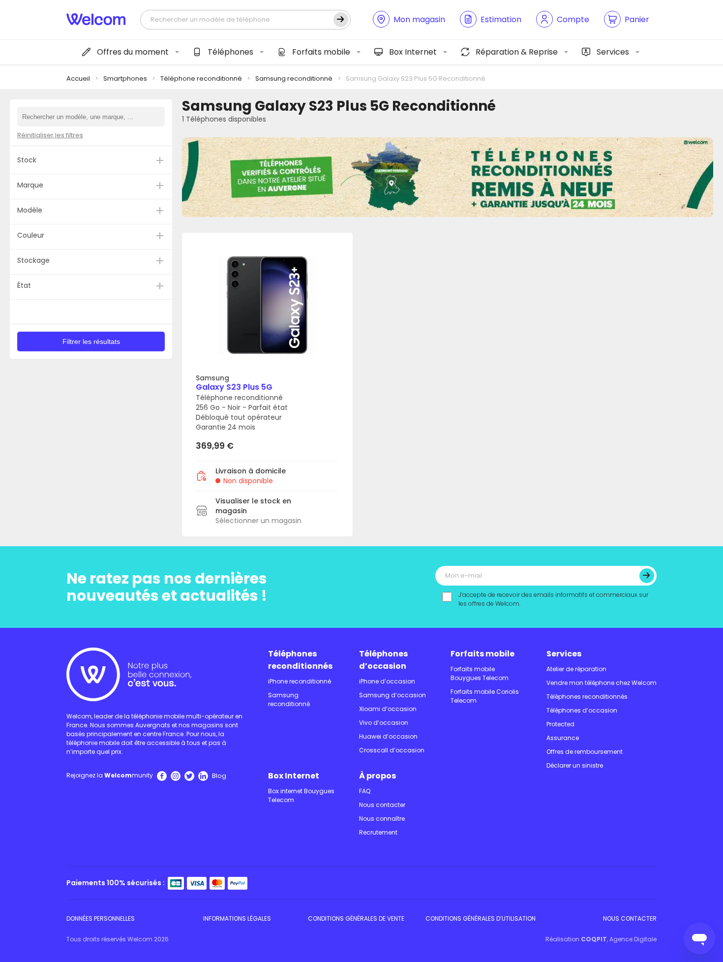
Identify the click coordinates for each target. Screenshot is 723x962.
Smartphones (125, 78)
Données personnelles (100, 918)
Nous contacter (382, 805)
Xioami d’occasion (388, 709)
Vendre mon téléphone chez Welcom (601, 683)
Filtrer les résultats (91, 341)
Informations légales (237, 918)
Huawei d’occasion (388, 736)
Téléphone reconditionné (201, 78)
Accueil (78, 78)
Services (613, 52)
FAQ (364, 791)
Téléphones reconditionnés (300, 660)
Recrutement (378, 832)
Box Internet (413, 52)
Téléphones (230, 52)
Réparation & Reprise (517, 52)
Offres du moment (133, 52)
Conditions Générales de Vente (356, 918)
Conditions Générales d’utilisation (480, 918)
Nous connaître (382, 818)
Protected (560, 724)
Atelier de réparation (576, 669)
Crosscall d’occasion (391, 750)
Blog (219, 775)
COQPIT (594, 939)
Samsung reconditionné (293, 78)
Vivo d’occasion (383, 722)
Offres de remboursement (584, 751)
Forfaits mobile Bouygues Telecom (480, 673)
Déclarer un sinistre (574, 765)
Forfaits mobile (321, 52)
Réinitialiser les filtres (50, 135)
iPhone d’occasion (387, 681)
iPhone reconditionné (299, 681)
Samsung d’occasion (392, 695)
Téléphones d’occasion (383, 660)
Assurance (562, 738)
